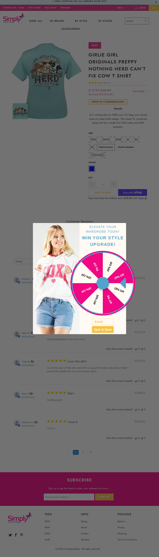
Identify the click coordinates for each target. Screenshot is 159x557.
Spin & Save (103, 329)
